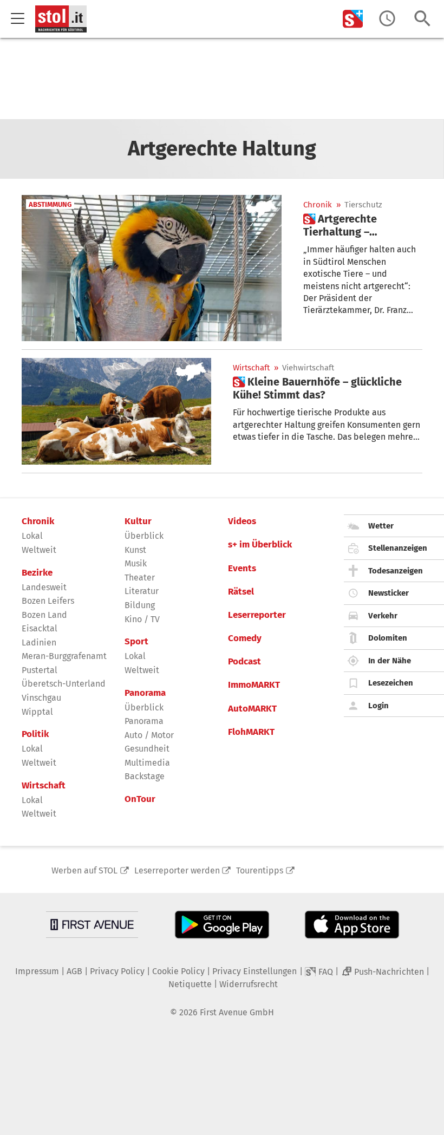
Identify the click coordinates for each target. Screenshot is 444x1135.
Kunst (135, 550)
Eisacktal (39, 628)
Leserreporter (257, 615)
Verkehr (382, 616)
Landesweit (44, 587)
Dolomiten (387, 638)
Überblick (144, 536)
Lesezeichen (390, 683)
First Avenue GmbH (237, 1012)
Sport (136, 641)
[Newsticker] (387, 19)
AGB (74, 971)
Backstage (145, 776)
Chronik (317, 205)
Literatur (142, 591)
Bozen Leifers (48, 601)
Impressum (37, 971)
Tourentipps (259, 870)
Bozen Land (44, 615)
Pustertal (39, 670)
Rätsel (241, 591)
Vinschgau (41, 698)
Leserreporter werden (177, 870)
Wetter (381, 526)
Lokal (32, 536)
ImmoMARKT (254, 685)
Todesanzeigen (395, 571)
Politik (35, 734)
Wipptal (37, 712)
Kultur (138, 521)
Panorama (145, 693)
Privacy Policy (117, 971)
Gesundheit (147, 748)
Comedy (245, 638)
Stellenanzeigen (397, 548)
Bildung (140, 605)
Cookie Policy (178, 971)
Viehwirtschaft (308, 368)
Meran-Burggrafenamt (64, 656)
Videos (242, 521)
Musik (136, 563)
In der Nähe (389, 661)
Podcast (244, 661)
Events (242, 568)
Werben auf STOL (84, 870)
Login (378, 705)
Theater (140, 577)
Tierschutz (363, 205)
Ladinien (39, 642)
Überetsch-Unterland (64, 684)
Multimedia (147, 763)
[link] (362, 225)
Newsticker (388, 593)
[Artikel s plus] (116, 411)
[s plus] (353, 19)
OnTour (140, 799)
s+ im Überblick (260, 544)
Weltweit (39, 550)
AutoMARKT (252, 708)
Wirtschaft (251, 368)
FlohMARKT (251, 732)
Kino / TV (142, 619)
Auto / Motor (149, 735)
